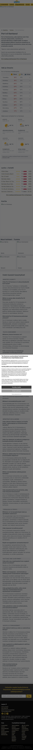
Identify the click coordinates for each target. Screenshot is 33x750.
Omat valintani (16, 391)
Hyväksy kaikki (16, 387)
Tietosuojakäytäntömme (16, 394)
